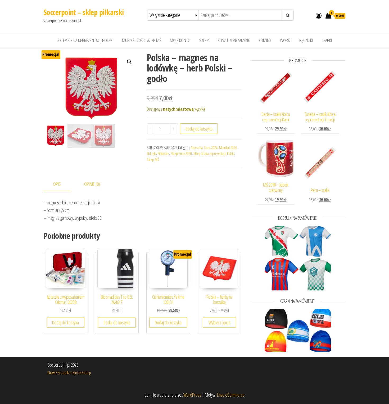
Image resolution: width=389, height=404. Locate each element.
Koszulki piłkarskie (234, 40)
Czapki (327, 40)
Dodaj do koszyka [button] (65, 322)
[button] (129, 62)
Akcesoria (197, 147)
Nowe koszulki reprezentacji (69, 372)
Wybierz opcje (219, 322)
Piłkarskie (163, 153)
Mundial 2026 (228, 147)
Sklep (204, 40)
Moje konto (180, 40)
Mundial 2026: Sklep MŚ (141, 40)
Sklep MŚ (153, 159)
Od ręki (151, 153)
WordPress (192, 395)
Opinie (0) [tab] (92, 184)
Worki (285, 40)
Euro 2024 (211, 147)
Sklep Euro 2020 (181, 153)
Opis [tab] (57, 184)
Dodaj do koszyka (199, 128)
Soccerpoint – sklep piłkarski (84, 12)
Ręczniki (306, 40)
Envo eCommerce (231, 395)
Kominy (265, 40)
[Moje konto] (319, 15)
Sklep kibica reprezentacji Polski (85, 40)
